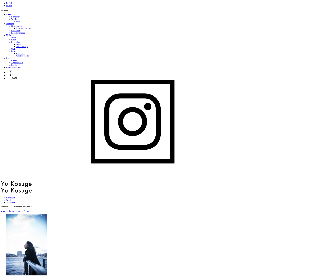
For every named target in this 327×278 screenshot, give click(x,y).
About (8, 14)
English (9, 3)
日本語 (9, 5)
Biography (15, 17)
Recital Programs (18, 33)
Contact (9, 58)
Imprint (14, 65)
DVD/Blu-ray (22, 47)
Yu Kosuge (15, 21)
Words (13, 19)
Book (18, 44)
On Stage (10, 24)
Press (13, 51)
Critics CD (20, 53)
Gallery (14, 49)
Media (8, 35)
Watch (13, 37)
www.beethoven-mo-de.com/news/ (15, 211)
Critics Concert (22, 56)
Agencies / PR (17, 63)
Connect (14, 60)
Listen (13, 40)
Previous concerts (23, 28)
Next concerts (16, 26)
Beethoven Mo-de (13, 67)
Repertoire (15, 30)
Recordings (15, 42)
